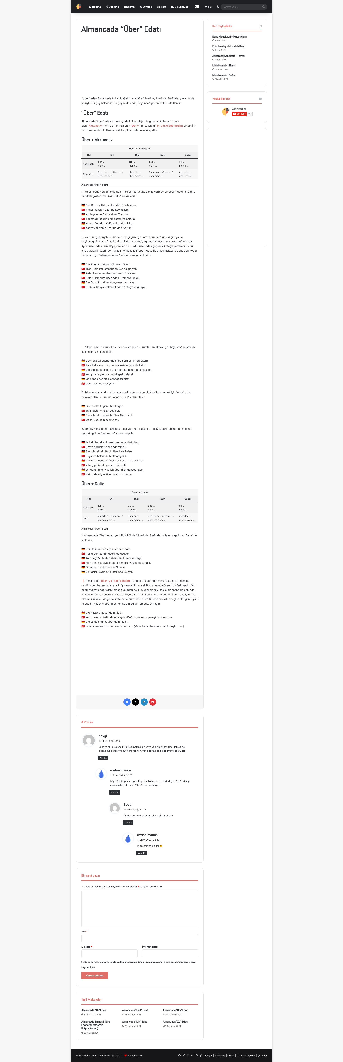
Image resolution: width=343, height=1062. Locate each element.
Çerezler (262, 1055)
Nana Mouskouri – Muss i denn (229, 36)
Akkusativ (95, 125)
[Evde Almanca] (79, 7)
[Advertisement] (139, 66)
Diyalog (147, 6)
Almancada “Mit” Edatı (134, 1021)
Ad (83, 931)
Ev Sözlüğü (181, 6)
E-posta (86, 946)
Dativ (135, 125)
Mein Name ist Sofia (223, 75)
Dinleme (113, 6)
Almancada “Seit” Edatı (135, 1010)
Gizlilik (231, 1055)
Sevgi (128, 804)
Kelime (130, 6)
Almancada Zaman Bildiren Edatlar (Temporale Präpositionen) (96, 1025)
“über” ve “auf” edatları (115, 580)
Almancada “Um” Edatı (175, 1010)
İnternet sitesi (150, 946)
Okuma (96, 6)
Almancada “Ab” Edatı (93, 1010)
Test (163, 6)
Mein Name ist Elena (223, 65)
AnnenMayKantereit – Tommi (228, 55)
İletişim (208, 1055)
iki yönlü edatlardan (170, 125)
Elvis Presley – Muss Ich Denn (228, 46)
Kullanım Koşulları (246, 1055)
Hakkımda (220, 1055)
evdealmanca (120, 770)
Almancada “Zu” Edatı (175, 1021)
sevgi (103, 736)
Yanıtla (103, 757)
